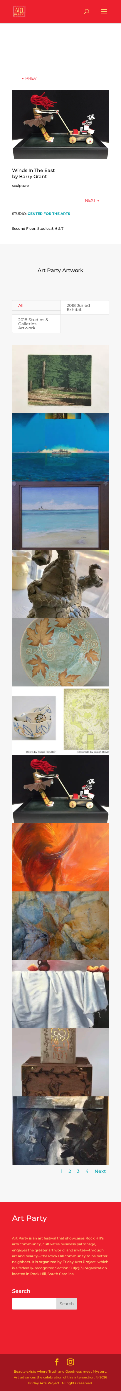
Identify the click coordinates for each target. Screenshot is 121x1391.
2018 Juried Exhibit (78, 307)
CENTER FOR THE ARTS (49, 213)
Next (100, 1171)
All (20, 305)
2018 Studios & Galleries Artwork (33, 324)
